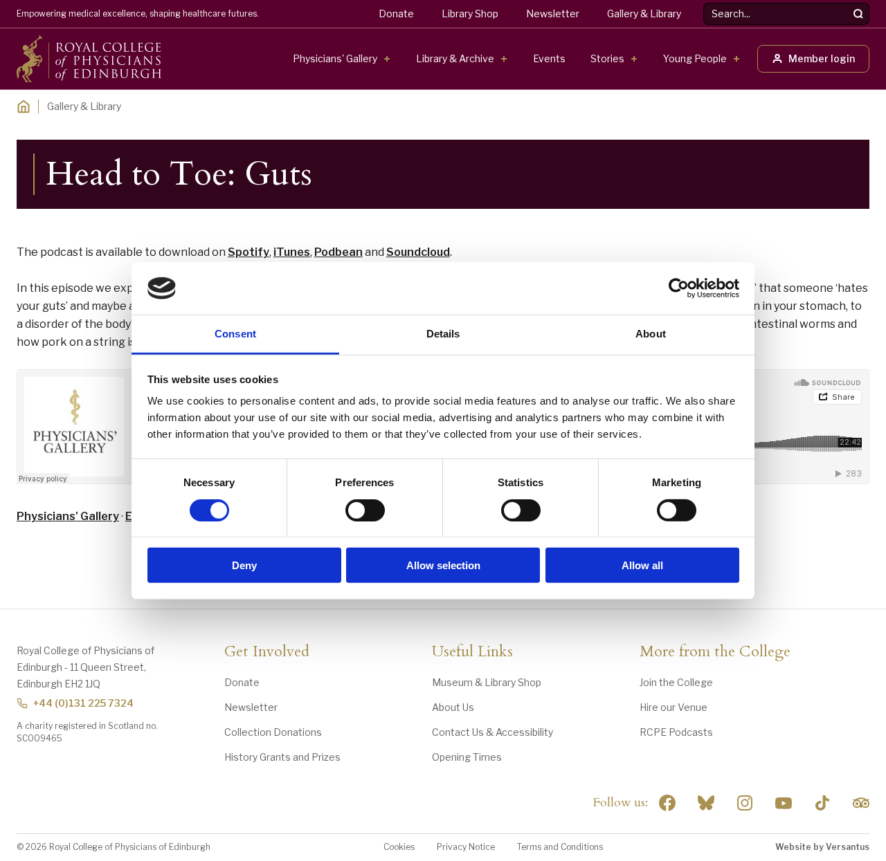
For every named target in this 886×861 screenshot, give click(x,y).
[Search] (858, 14)
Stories (607, 58)
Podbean (338, 252)
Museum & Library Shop (486, 682)
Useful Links (472, 652)
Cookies (399, 847)
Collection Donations (273, 732)
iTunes (291, 252)
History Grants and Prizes (282, 757)
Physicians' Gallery (335, 58)
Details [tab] (443, 334)
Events (549, 58)
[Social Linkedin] (744, 803)
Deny (244, 565)
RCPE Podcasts (676, 732)
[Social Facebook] (667, 803)
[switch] (365, 510)
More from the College (715, 652)
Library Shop (470, 13)
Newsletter (552, 13)
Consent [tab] (235, 334)
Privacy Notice (466, 847)
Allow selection (443, 565)
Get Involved (266, 652)
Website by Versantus (822, 847)
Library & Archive (455, 58)
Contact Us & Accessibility (492, 732)
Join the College (676, 682)
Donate (396, 13)
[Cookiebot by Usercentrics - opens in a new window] (678, 288)
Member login (821, 58)
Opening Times (467, 757)
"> (706, 803)
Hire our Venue (673, 707)
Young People (695, 58)
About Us (453, 707)
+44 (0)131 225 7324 (83, 703)
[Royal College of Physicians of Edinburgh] (89, 58)
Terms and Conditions (560, 847)
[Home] (23, 106)
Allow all (642, 565)
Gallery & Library (644, 13)
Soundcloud (418, 252)
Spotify (248, 252)
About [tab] (650, 334)
